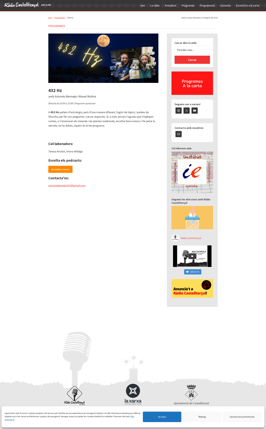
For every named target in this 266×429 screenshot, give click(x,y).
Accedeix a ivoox (60, 169)
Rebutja (202, 416)
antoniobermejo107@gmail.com (66, 185)
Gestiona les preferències (242, 416)
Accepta (162, 416)
